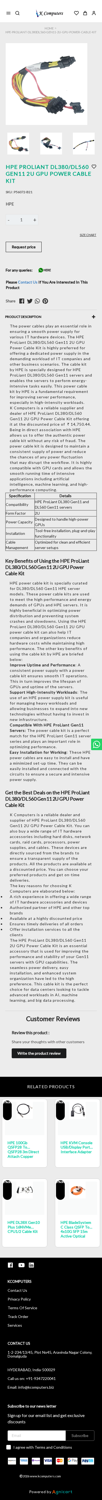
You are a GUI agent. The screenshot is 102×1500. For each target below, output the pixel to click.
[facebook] (23, 301)
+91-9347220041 (41, 1378)
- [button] (9, 219)
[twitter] (31, 301)
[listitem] (11, 1265)
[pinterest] (46, 301)
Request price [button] (24, 246)
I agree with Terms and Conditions (42, 1447)
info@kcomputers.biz (36, 1387)
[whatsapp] (38, 301)
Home (49, 28)
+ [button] (34, 219)
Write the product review (39, 1053)
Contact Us (28, 282)
